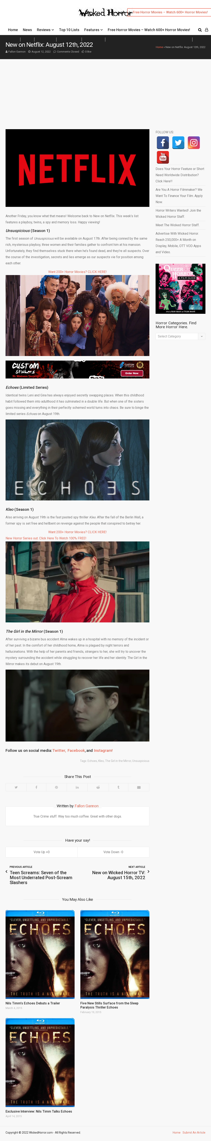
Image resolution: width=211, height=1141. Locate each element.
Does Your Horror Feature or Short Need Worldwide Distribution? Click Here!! (180, 175)
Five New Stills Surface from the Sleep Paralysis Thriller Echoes (109, 1005)
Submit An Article (194, 1132)
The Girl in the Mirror (118, 761)
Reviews (43, 30)
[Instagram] (193, 142)
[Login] (206, 30)
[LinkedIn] (77, 787)
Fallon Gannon (17, 51)
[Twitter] (16, 787)
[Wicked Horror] (105, 12)
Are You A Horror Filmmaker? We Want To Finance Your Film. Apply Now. (179, 196)
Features (91, 30)
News (27, 30)
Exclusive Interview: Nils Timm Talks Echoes (39, 1111)
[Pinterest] (56, 787)
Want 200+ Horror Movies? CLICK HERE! (77, 272)
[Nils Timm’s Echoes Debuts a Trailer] (40, 954)
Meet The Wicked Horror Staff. (177, 225)
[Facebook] (36, 787)
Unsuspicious (140, 761)
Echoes (92, 761)
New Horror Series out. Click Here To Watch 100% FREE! (46, 538)
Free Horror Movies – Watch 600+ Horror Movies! (149, 30)
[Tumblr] (118, 787)
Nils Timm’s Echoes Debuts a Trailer (33, 1003)
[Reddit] (97, 787)
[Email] (138, 787)
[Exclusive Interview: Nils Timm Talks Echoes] (40, 1062)
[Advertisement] (105, 90)
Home (13, 30)
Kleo (101, 761)
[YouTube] (162, 157)
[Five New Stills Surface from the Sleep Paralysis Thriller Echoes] (114, 954)
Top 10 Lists (69, 30)
